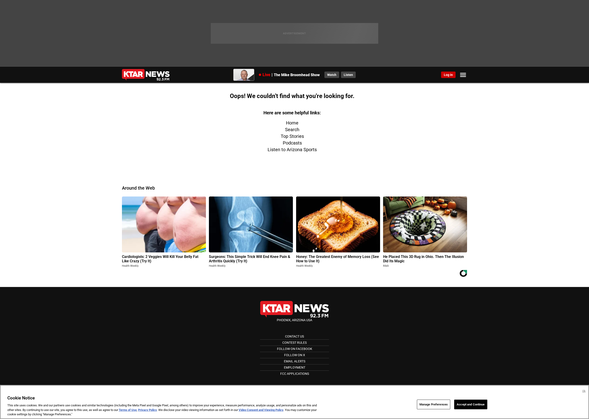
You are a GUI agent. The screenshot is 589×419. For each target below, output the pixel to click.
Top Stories (292, 136)
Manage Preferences (433, 404)
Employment (294, 367)
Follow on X (294, 355)
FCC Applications (294, 374)
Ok (584, 391)
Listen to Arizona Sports (292, 149)
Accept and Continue (471, 404)
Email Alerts (294, 361)
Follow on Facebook (294, 349)
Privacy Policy (147, 410)
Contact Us (294, 336)
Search (292, 129)
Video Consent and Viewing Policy (261, 410)
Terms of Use (128, 410)
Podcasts (292, 143)
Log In (448, 75)
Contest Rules (294, 342)
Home (292, 123)
